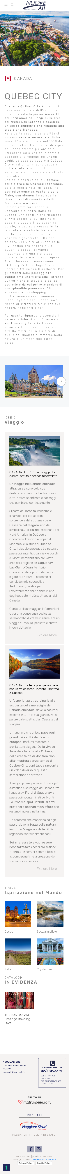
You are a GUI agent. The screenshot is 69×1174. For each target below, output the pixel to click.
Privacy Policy (25, 1163)
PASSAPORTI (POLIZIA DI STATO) (34, 1134)
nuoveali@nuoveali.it (13, 1072)
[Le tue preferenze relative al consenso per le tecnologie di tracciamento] (6, 1167)
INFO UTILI (34, 1115)
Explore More (47, 635)
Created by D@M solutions (44, 1159)
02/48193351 (51, 1071)
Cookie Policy (43, 1163)
